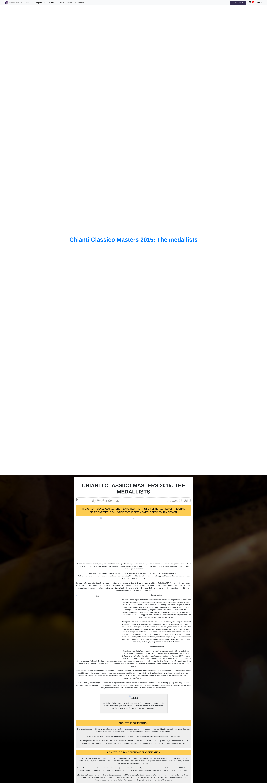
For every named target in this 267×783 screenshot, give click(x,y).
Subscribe (238, 3)
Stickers (61, 3)
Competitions (40, 3)
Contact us (79, 3)
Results (51, 3)
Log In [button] (259, 2)
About (69, 3)
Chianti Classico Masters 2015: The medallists (133, 239)
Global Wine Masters (19, 3)
